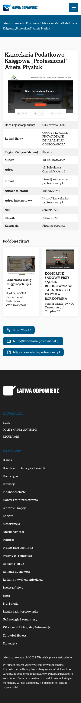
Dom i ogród (11, 476)
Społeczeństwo (13, 587)
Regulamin (11, 437)
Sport (6, 595)
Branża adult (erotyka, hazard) (24, 468)
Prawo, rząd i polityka (18, 547)
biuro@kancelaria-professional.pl (55, 181)
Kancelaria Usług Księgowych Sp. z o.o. (19, 284)
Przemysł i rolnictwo (17, 555)
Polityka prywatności (20, 430)
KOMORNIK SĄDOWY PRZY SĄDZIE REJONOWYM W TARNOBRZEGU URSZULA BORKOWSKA (58, 286)
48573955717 (51, 190)
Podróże (8, 539)
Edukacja (9, 484)
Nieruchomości (13, 531)
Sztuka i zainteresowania (20, 611)
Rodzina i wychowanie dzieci (23, 579)
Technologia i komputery (20, 619)
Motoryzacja (11, 523)
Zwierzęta (10, 643)
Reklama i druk (13, 563)
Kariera (8, 516)
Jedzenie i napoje (14, 508)
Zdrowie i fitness (15, 635)
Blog (6, 423)
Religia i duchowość (17, 571)
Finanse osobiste (54, 225)
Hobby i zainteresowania (20, 499)
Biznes (7, 460)
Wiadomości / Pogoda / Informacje (26, 627)
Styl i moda (10, 603)
